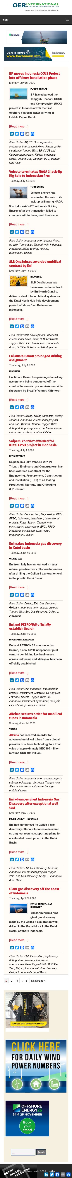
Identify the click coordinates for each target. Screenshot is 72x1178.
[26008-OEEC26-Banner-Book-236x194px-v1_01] (27, 1136)
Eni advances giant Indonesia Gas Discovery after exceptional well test (34, 803)
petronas (30, 705)
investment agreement (35, 701)
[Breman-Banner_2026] (27, 1031)
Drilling (28, 416)
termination (15, 252)
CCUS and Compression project (32, 152)
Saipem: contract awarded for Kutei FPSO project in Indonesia (33, 443)
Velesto (28, 252)
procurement (16, 534)
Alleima (14, 735)
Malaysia (39, 693)
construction (16, 526)
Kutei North (42, 530)
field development (34, 335)
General (52, 868)
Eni (27, 611)
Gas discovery (48, 603)
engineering (32, 526)
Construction (31, 514)
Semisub (14, 424)
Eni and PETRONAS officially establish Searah (30, 627)
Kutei (35, 339)
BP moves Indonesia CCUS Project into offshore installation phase (34, 76)
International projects (45, 420)
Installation (37, 518)
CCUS (32, 142)
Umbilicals (52, 339)
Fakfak (39, 154)
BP (25, 142)
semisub (27, 432)
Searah (25, 697)
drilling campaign (44, 416)
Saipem (31, 522)
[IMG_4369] (36, 45)
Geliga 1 (14, 607)
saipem (30, 534)
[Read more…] (18, 126)
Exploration (36, 956)
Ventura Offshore (31, 424)
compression (44, 142)
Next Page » (38, 980)
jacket (12, 158)
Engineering (48, 514)
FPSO (12, 518)
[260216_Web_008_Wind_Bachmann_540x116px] (36, 60)
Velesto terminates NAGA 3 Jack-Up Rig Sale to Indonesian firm (35, 174)
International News (33, 146)
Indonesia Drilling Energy (23, 248)
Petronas (14, 697)
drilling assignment (29, 428)
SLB (42, 339)
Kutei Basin (15, 880)
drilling (13, 428)
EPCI (59, 514)
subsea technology (20, 782)
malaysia (55, 701)
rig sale (13, 244)
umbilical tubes (18, 790)
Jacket (49, 146)
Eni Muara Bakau (52, 428)
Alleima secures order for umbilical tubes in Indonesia (35, 716)
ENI (36, 603)
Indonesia (15, 146)
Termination (26, 244)
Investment (26, 693)
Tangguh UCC (41, 158)
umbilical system (47, 347)
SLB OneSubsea (26, 347)
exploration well (30, 968)
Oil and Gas (24, 158)
